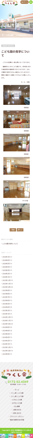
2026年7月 (6, 257)
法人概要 (17, 406)
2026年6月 (6, 260)
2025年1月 (6, 314)
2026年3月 (6, 270)
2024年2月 (6, 341)
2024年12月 (6, 317)
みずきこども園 (17, 403)
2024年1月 (6, 344)
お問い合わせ (17, 413)
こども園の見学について (10, 244)
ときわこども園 (17, 400)
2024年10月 (6, 324)
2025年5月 (6, 304)
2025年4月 (6, 307)
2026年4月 (6, 267)
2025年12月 (6, 280)
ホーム (17, 390)
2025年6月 (6, 300)
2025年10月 (6, 287)
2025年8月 (6, 294)
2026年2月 (6, 274)
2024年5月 (6, 334)
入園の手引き (17, 410)
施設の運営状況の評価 (17, 420)
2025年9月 (6, 290)
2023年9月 (6, 354)
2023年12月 (6, 347)
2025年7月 (6, 297)
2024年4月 (6, 337)
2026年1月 (6, 277)
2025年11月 (6, 284)
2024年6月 (6, 331)
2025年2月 (6, 310)
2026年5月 (6, 264)
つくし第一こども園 (17, 393)
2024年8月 (6, 327)
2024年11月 (6, 321)
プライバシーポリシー (17, 416)
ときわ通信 (9, 35)
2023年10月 (6, 351)
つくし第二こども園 (17, 396)
